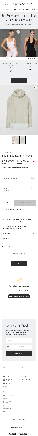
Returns (6, 377)
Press (5, 411)
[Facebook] (6, 246)
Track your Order (9, 374)
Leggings (25, 9)
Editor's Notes (8, 216)
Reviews (23, 377)
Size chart (7, 190)
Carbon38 (16, 9)
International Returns (8, 380)
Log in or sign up (8, 170)
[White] (33, 69)
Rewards (23, 374)
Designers (6, 383)
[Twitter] (9, 247)
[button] (19, 434)
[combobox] (9, 347)
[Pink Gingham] (10, 70)
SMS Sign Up (7, 408)
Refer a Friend (25, 379)
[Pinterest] (12, 246)
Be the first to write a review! (19, 296)
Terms (15, 419)
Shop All (6, 386)
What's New (7, 371)
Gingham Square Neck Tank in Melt (10, 64)
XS (19, 187)
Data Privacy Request (7, 402)
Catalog (6, 405)
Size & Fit (6, 233)
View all (19, 80)
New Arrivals (5, 9)
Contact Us (7, 398)
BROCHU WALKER (8, 152)
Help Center (7, 395)
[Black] (30, 69)
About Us (24, 371)
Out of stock (25, 202)
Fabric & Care (8, 238)
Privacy (22, 419)
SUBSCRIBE (19, 353)
